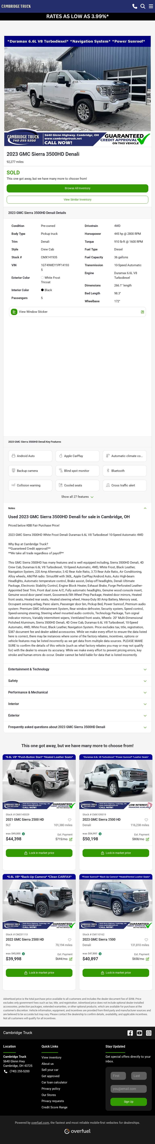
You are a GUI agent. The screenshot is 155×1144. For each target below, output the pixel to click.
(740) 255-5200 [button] (19, 1071)
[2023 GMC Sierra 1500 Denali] (115, 901)
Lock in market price (41, 853)
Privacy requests (53, 1101)
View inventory (51, 1057)
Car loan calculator (54, 1082)
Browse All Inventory (77, 188)
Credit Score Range (54, 1107)
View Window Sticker (33, 312)
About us (48, 1064)
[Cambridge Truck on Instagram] (147, 1032)
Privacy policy (51, 1089)
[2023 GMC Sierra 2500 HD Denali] (115, 781)
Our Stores (49, 1095)
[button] (135, 6)
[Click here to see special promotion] (77, 16)
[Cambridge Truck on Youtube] (137, 1032)
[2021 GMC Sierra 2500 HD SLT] (39, 781)
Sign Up (128, 1101)
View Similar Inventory (77, 199)
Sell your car (50, 1070)
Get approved (50, 1076)
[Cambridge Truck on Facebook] (128, 1032)
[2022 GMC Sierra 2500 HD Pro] (39, 901)
